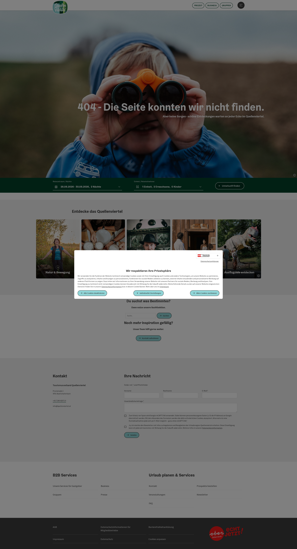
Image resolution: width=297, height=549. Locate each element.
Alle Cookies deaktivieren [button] (94, 293)
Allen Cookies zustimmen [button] (206, 293)
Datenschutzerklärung (210, 261)
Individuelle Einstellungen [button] (150, 293)
